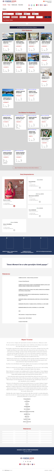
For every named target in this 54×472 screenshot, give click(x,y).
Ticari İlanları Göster (8, 20)
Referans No (5, 12)
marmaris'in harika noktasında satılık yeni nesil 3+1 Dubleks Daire (7, 119)
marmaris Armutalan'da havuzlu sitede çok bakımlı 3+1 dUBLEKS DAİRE (7, 64)
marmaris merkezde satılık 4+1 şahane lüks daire (20, 64)
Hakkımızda (14, 4)
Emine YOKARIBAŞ (7, 224)
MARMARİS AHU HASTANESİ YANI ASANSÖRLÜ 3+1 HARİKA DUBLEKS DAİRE (33, 43)
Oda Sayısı (33, 12)
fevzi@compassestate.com (34, 214)
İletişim (4, 9)
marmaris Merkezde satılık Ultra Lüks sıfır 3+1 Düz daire (46, 57)
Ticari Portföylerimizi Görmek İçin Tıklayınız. (28, 27)
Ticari (9, 4)
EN (42, 5)
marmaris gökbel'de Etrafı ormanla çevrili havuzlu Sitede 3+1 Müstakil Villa (20, 43)
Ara (47, 17)
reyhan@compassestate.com (8, 204)
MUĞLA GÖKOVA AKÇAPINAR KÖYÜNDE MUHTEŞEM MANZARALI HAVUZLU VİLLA (46, 119)
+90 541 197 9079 (7, 227)
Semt (20, 15)
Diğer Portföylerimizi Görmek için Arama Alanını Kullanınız (27, 167)
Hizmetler (20, 4)
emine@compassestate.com (8, 228)
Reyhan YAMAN (6, 200)
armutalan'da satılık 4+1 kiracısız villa (7, 42)
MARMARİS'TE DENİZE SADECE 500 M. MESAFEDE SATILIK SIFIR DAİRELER (33, 93)
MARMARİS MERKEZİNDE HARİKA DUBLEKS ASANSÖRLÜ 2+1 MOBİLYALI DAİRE (33, 119)
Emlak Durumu (17, 12)
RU (47, 5)
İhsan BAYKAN (32, 181)
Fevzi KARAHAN (32, 210)
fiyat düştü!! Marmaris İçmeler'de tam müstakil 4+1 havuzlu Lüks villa (33, 64)
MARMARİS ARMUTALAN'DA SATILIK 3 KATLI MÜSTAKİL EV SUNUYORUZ (46, 43)
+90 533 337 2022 (32, 213)
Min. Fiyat (29, 15)
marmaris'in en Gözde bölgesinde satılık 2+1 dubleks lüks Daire (46, 78)
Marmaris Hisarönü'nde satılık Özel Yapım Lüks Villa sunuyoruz (20, 154)
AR (31, 8)
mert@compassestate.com (34, 200)
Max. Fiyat (37, 15)
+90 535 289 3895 (7, 203)
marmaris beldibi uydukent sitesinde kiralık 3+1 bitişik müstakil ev (32, 133)
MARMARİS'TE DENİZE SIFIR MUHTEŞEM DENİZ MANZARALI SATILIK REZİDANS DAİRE (20, 93)
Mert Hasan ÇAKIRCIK (34, 195)
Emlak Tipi (25, 12)
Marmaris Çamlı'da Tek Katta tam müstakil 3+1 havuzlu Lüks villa (7, 99)
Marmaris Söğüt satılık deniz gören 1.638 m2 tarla (20, 119)
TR (38, 5)
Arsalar (4, 4)
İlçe (11, 15)
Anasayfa (46, 470)
